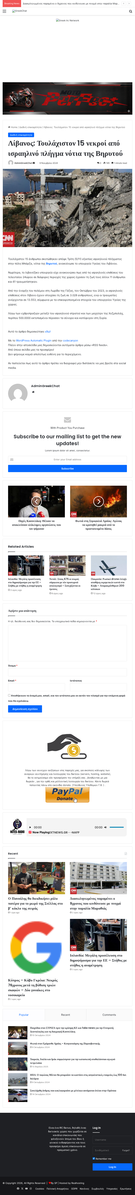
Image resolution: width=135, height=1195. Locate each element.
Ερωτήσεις (125, 1188)
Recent (65, 1014)
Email (12, 680)
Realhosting (77, 1183)
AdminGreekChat (23, 163)
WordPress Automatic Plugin (34, 340)
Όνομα (12, 665)
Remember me (103, 1158)
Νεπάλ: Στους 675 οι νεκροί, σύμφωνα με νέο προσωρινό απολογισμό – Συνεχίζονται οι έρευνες (64, 584)
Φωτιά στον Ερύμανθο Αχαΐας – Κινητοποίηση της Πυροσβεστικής (65, 1043)
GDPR (74, 1188)
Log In (112, 1166)
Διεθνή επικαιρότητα (30, 127)
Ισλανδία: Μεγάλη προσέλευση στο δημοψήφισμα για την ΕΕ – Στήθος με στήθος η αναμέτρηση (25, 582)
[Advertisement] (67, 54)
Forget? (126, 1150)
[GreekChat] (19, 11)
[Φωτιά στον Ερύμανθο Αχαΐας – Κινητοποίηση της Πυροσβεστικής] (17, 1048)
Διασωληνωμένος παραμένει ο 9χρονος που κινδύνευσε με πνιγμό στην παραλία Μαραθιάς (95, 903)
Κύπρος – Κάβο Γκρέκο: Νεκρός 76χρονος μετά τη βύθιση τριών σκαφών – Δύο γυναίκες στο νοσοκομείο (32, 987)
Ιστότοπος (76, 680)
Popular (24, 1014)
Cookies (39, 1188)
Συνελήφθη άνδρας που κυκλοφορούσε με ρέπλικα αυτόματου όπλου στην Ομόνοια (73, 1090)
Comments (109, 1014)
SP (55, 1183)
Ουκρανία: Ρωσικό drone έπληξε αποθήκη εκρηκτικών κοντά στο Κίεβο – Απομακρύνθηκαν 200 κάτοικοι (109, 584)
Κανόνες (84, 1188)
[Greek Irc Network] (67, 20)
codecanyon (70, 340)
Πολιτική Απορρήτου (58, 1188)
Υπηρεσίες (112, 1188)
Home (13, 127)
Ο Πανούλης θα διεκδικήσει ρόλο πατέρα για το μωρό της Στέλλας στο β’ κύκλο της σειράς (35, 903)
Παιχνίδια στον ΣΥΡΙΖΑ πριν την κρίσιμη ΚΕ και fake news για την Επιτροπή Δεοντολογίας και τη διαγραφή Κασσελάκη (72, 1029)
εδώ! (48, 331)
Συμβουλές (98, 1188)
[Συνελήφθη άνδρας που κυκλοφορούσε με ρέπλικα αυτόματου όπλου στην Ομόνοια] (17, 1095)
